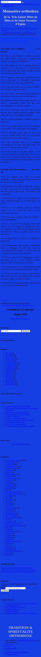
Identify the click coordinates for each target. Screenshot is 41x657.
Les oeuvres (9, 521)
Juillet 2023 (9, 373)
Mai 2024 (8, 353)
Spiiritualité (9, 486)
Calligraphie (9, 549)
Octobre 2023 (10, 367)
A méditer (8, 484)
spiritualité (8, 512)
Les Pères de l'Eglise (12, 605)
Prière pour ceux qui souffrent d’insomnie (19, 420)
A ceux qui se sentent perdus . (15, 422)
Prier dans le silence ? (8, 28)
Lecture (7, 555)
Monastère (8, 510)
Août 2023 (9, 371)
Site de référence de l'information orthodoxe (20, 603)
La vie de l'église (11, 478)
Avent (7, 519)
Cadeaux (8, 533)
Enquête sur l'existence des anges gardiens (19, 426)
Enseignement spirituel (13, 460)
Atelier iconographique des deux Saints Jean (20, 613)
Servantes (8, 488)
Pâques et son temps (12, 523)
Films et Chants (10, 468)
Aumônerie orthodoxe (12, 609)
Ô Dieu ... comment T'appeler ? (16, 418)
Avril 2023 (9, 378)
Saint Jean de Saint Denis (14, 525)
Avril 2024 (9, 355)
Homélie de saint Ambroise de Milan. (18, 406)
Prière (7, 482)
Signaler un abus (11, 648)
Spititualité (9, 537)
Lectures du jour (11, 466)
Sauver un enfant (22, 28)
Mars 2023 (9, 380)
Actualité (8, 504)
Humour (8, 543)
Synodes (8, 539)
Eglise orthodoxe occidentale (15, 607)
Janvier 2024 (9, 361)
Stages (7, 527)
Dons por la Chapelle (12, 551)
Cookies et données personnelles (16, 652)
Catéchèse (8, 480)
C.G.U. (7, 650)
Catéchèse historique (12, 492)
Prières (7, 472)
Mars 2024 (9, 357)
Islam (7, 545)
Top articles (9, 644)
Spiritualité (9, 500)
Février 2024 (9, 359)
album (7, 502)
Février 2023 (9, 382)
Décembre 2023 (10, 363)
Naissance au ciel (11, 531)
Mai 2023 (8, 377)
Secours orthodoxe (11, 611)
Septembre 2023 (11, 369)
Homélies (8, 470)
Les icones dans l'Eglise (13, 494)
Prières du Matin (11, 515)
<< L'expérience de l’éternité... (11, 32)
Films (7, 498)
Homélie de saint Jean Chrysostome (17, 414)
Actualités (8, 464)
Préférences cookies (12, 654)
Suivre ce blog (16, 4)
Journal (7, 553)
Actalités (8, 476)
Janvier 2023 (9, 384)
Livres (7, 506)
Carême (8, 529)
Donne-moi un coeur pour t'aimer (16, 412)
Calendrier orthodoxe (12, 541)
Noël (7, 490)
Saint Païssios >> (28, 32)
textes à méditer (10, 474)
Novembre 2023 (11, 365)
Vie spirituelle (10, 514)
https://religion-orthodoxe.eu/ (21, 318)
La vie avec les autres (12, 416)
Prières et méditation (12, 517)
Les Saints (8, 496)
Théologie (8, 535)
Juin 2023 (8, 375)
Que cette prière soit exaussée (15, 424)
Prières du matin (10, 508)
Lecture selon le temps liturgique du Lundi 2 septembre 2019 (20, 39)
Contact (8, 646)
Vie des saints (10, 462)
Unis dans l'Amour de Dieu (26, 640)
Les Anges (9, 547)
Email (3, 588)
